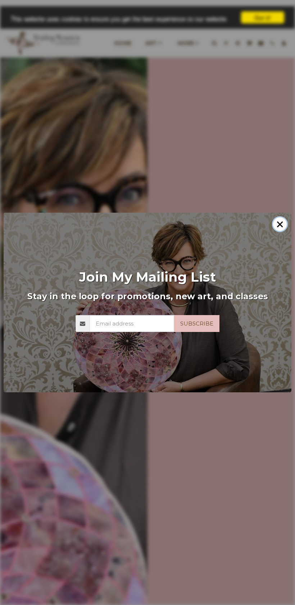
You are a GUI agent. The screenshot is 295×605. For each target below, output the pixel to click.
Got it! (262, 17)
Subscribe (196, 323)
